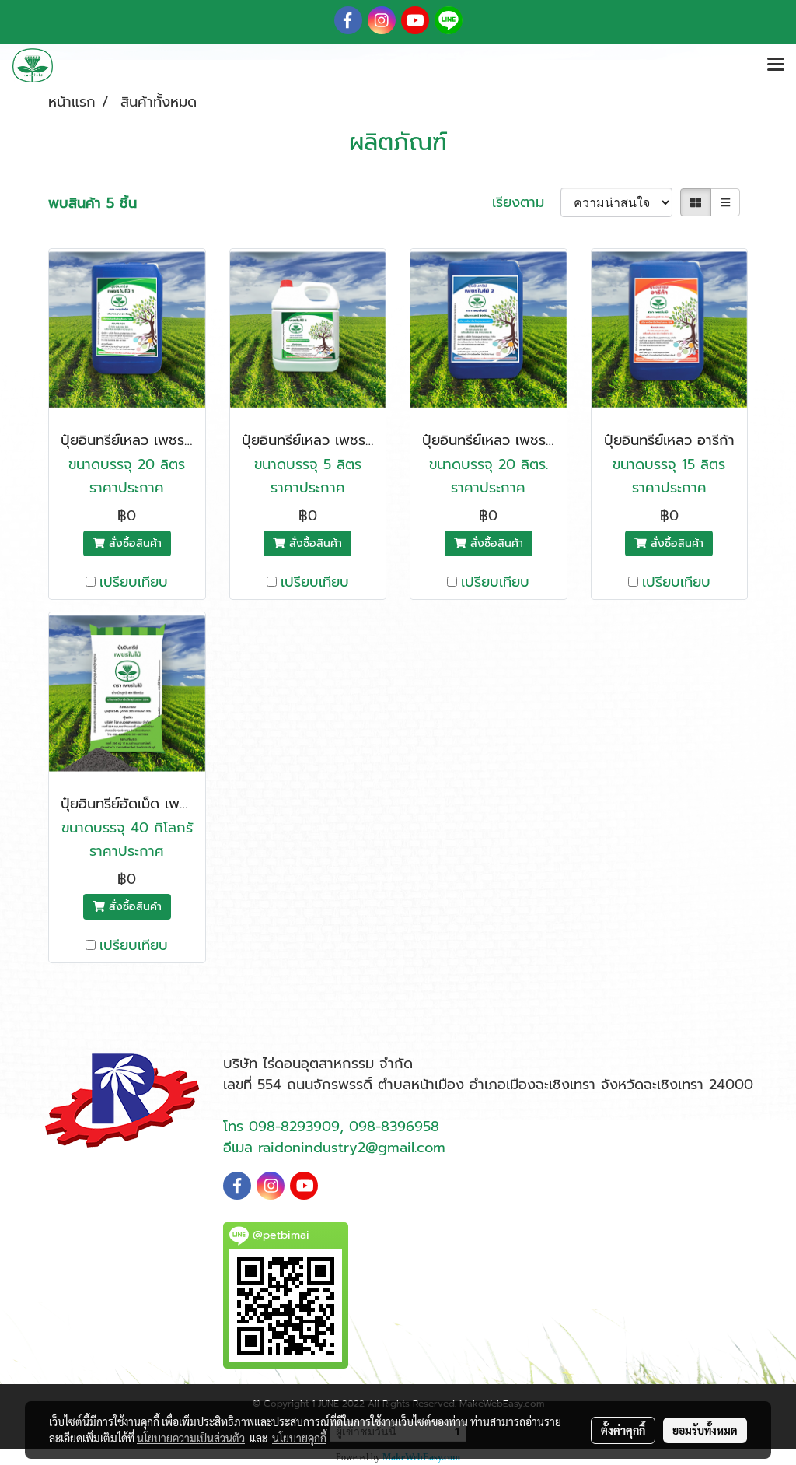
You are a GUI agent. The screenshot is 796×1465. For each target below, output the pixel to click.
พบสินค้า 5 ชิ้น (92, 203)
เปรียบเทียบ (134, 582)
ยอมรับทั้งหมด (705, 1430)
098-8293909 (294, 1126)
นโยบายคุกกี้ (299, 1438)
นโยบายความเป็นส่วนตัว (191, 1438)
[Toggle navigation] (776, 65)
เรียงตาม (526, 202)
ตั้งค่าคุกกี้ (623, 1430)
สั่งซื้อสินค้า (133, 543)
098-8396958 (394, 1126)
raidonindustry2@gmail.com (351, 1147)
